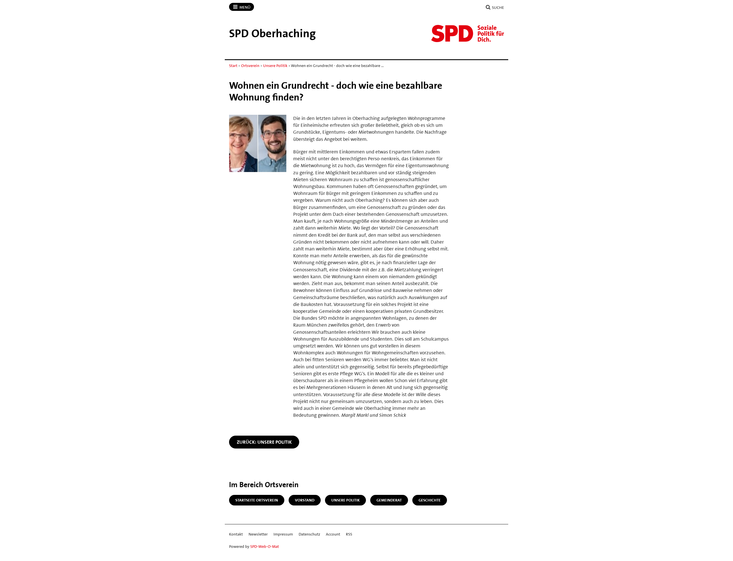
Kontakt (236, 534)
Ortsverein (250, 65)
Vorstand (304, 500)
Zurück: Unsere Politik (264, 442)
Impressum (283, 534)
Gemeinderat (389, 500)
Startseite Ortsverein (256, 500)
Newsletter (258, 534)
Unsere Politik (275, 65)
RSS (349, 534)
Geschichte (430, 500)
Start (233, 65)
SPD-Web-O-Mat (264, 546)
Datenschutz (309, 534)
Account (333, 534)
